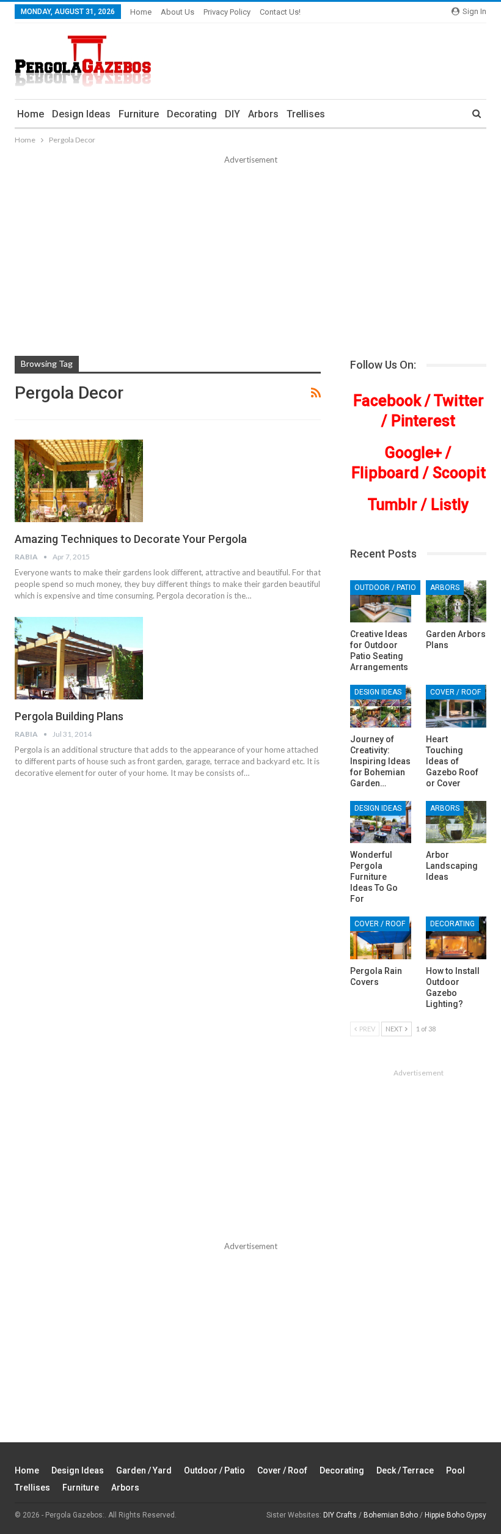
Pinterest (423, 421)
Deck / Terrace (405, 1470)
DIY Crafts (340, 1515)
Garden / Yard (144, 1470)
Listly (450, 505)
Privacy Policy (226, 12)
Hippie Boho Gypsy (455, 1515)
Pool (455, 1470)
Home (141, 12)
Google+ (413, 453)
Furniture (139, 114)
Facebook (387, 401)
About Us (177, 12)
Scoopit (459, 473)
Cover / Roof (455, 692)
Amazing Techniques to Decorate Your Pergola (131, 539)
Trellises (306, 114)
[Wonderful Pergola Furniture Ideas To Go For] (380, 822)
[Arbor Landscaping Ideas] (456, 822)
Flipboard (385, 473)
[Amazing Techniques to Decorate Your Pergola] (79, 481)
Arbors (263, 114)
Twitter (459, 401)
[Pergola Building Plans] (79, 658)
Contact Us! (280, 12)
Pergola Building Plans (69, 716)
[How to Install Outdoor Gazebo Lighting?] (456, 937)
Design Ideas (81, 114)
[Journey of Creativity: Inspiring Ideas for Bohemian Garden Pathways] (380, 706)
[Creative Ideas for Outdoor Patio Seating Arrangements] (380, 601)
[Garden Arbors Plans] (456, 601)
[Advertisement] (250, 258)
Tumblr (392, 505)
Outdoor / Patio (385, 587)
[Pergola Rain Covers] (380, 937)
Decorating (192, 114)
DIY (232, 114)
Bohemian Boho (391, 1515)
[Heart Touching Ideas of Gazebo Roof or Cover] (456, 706)
